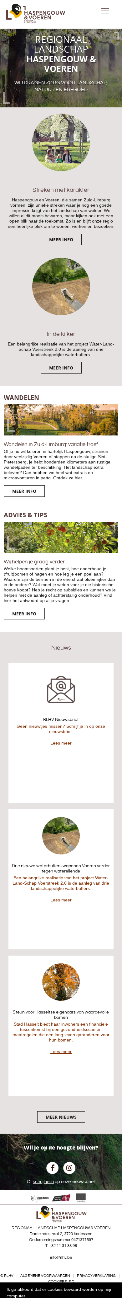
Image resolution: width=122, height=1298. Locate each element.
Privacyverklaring (96, 1276)
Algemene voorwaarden (45, 1276)
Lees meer (61, 743)
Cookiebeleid (61, 1282)
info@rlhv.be (61, 1257)
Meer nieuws (61, 1117)
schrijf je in (43, 1181)
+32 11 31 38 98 (63, 1246)
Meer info (61, 239)
